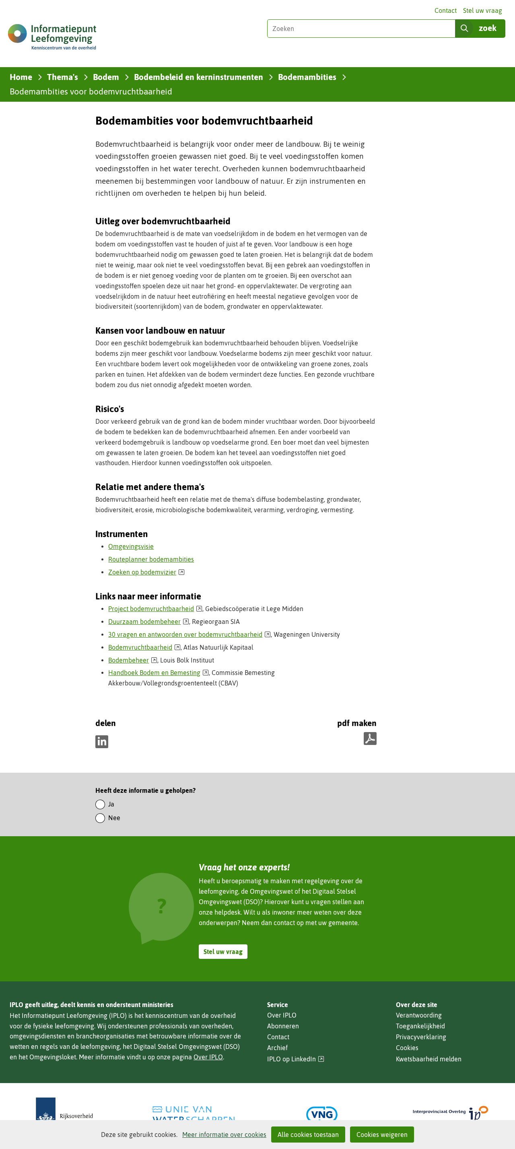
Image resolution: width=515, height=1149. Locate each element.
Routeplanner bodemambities (151, 559)
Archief (277, 1047)
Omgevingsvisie (131, 546)
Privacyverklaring (421, 1036)
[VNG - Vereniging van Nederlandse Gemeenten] (321, 1114)
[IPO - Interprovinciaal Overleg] (450, 1114)
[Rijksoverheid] (64, 1114)
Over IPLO (208, 1057)
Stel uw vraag (482, 10)
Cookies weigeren (382, 1134)
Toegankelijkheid (420, 1026)
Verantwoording (419, 1015)
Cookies (407, 1047)
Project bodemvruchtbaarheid (155, 608)
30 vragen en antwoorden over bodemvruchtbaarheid (189, 634)
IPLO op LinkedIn (295, 1059)
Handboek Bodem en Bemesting (158, 672)
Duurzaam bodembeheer (148, 621)
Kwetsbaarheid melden (428, 1059)
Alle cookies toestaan (308, 1134)
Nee (114, 817)
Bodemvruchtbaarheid (144, 647)
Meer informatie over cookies (224, 1134)
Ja (111, 804)
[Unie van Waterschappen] (193, 1114)
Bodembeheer (132, 660)
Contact (446, 10)
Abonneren (283, 1026)
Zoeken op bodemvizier (146, 572)
